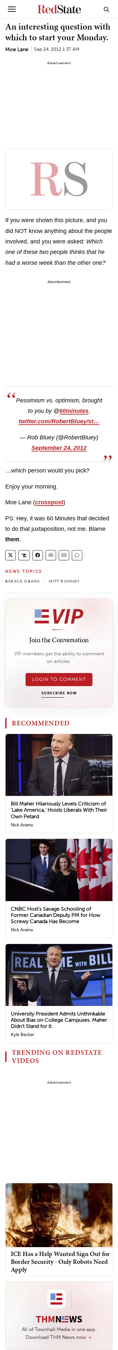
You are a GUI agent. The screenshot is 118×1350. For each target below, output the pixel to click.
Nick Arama (22, 824)
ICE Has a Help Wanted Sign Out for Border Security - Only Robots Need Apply (60, 1261)
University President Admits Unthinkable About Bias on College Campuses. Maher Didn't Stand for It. (59, 1020)
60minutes (73, 411)
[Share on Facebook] (37, 555)
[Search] (106, 9)
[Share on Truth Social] (24, 555)
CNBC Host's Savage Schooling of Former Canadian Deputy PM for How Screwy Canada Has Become (55, 915)
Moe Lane (17, 49)
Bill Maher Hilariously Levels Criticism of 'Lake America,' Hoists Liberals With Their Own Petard (59, 809)
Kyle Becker (22, 1034)
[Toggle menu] (11, 9)
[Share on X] (10, 555)
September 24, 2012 (59, 448)
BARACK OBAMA (22, 581)
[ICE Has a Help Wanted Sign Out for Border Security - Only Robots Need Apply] (59, 1215)
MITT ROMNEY (64, 581)
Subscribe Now (59, 693)
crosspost (49, 502)
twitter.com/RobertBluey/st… (59, 421)
